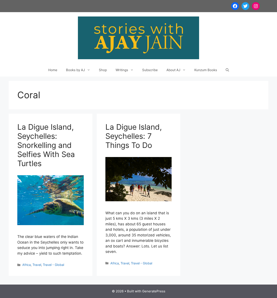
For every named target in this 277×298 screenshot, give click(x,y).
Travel (36, 265)
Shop (103, 70)
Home (52, 70)
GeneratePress (153, 291)
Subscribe (150, 70)
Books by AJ (75, 70)
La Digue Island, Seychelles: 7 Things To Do (133, 136)
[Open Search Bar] (227, 70)
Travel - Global (53, 265)
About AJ (173, 70)
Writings (122, 70)
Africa (26, 265)
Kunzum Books (205, 70)
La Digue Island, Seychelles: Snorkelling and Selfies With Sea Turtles (46, 145)
